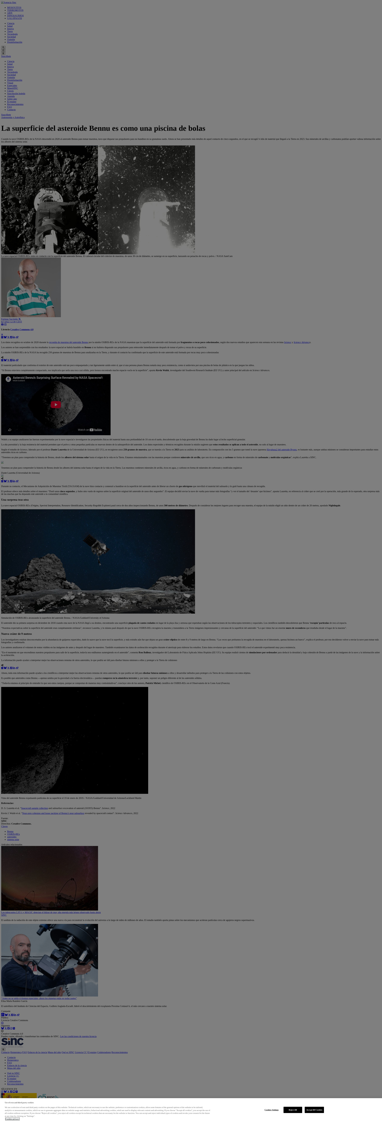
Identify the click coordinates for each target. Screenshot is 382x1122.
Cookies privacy (12, 1119)
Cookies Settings (272, 1110)
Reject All (293, 1110)
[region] (191, 1110)
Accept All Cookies (314, 1110)
